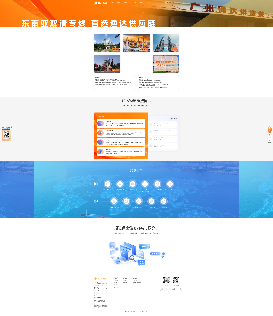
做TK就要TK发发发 (137, 282)
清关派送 (126, 3)
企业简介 (125, 280)
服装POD (116, 287)
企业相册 (125, 282)
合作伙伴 (135, 280)
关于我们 (148, 3)
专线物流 (116, 280)
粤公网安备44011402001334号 (132, 311)
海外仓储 (116, 285)
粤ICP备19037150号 (144, 311)
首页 (112, 3)
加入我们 (169, 3)
